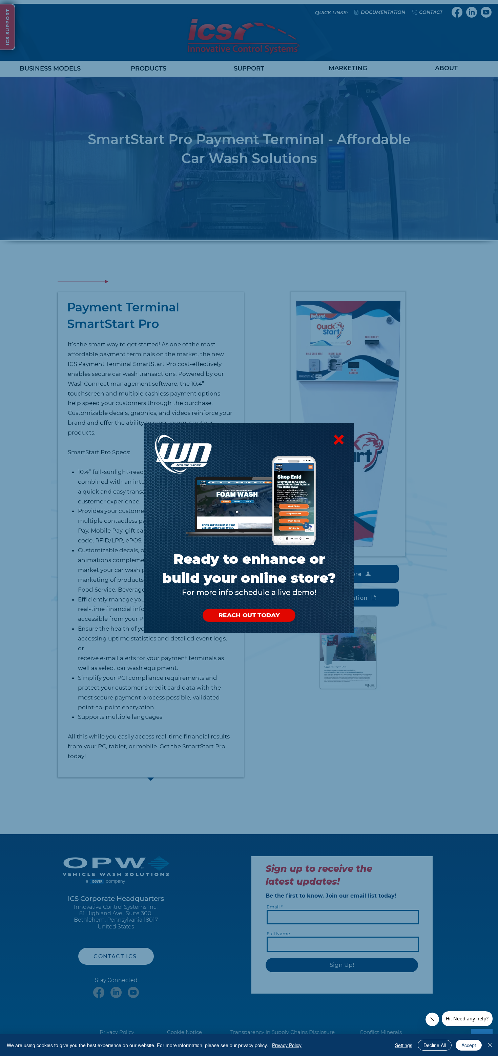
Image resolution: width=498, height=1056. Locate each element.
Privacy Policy (287, 1045)
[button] (339, 440)
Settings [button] (403, 1045)
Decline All (434, 1045)
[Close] (490, 1045)
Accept (468, 1045)
